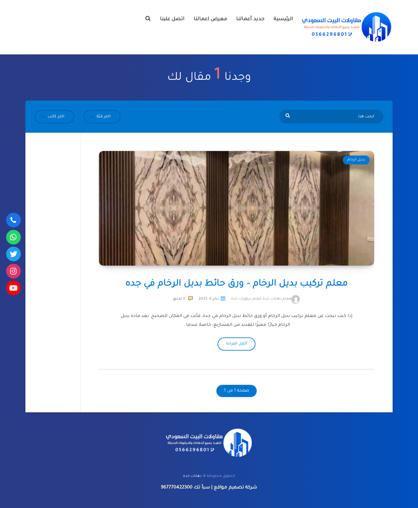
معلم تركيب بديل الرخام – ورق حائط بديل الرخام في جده (236, 284)
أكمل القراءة (236, 344)
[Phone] (13, 220)
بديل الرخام (356, 160)
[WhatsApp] (13, 237)
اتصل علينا (172, 19)
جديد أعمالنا (250, 19)
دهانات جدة (192, 476)
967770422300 (176, 487)
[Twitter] (13, 254)
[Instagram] (13, 271)
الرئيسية (283, 19)
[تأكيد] (288, 116)
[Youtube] (13, 288)
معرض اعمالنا (210, 19)
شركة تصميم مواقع (235, 487)
